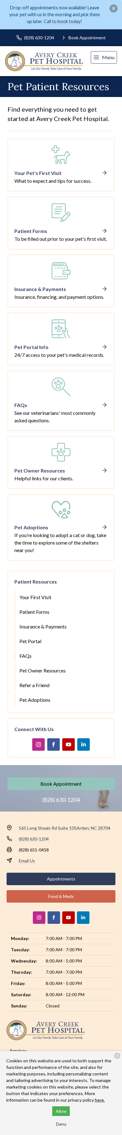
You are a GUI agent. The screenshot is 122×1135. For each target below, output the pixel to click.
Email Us (27, 860)
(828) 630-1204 (61, 799)
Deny (61, 1124)
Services (18, 1050)
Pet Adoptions (34, 700)
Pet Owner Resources (42, 670)
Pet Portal (30, 641)
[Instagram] (38, 744)
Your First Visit (35, 597)
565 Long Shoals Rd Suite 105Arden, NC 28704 (64, 828)
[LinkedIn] (83, 744)
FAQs (25, 656)
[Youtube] (68, 744)
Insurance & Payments (43, 626)
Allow (61, 1111)
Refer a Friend (34, 685)
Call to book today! (63, 21)
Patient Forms (34, 612)
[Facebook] (53, 744)
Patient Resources (35, 581)
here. (100, 1100)
